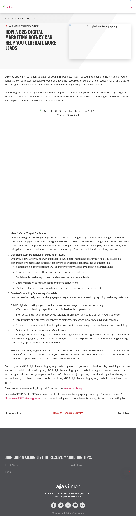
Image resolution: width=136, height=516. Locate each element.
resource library (73, 388)
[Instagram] (68, 505)
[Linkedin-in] (82, 505)
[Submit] (127, 472)
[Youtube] (75, 505)
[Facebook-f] (53, 505)
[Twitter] (61, 505)
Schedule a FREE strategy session (24, 398)
